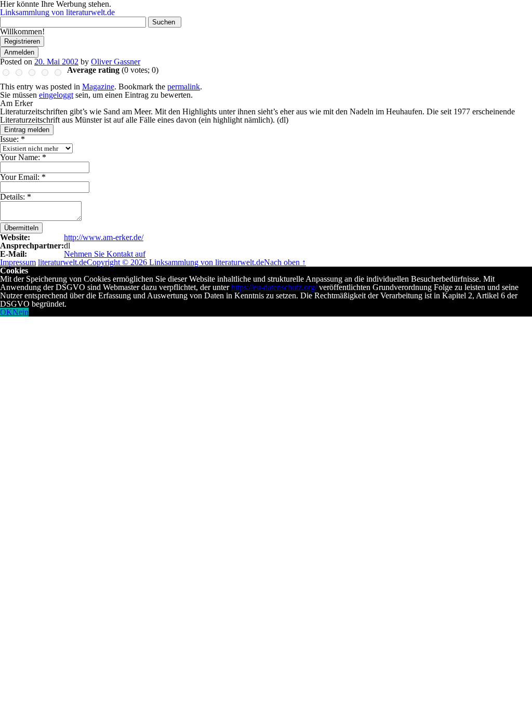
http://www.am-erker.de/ (103, 237)
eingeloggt (56, 94)
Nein (20, 312)
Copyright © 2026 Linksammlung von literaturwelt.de (175, 262)
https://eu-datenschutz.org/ (274, 287)
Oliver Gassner (115, 61)
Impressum (18, 262)
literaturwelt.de (62, 262)
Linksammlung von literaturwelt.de (57, 12)
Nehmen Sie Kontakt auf (104, 253)
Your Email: (23, 177)
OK (6, 312)
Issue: (12, 139)
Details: (15, 196)
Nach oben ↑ (285, 262)
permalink (183, 86)
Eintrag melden (26, 130)
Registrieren (22, 41)
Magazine (98, 86)
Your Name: (23, 157)
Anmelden (19, 52)
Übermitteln (21, 228)
